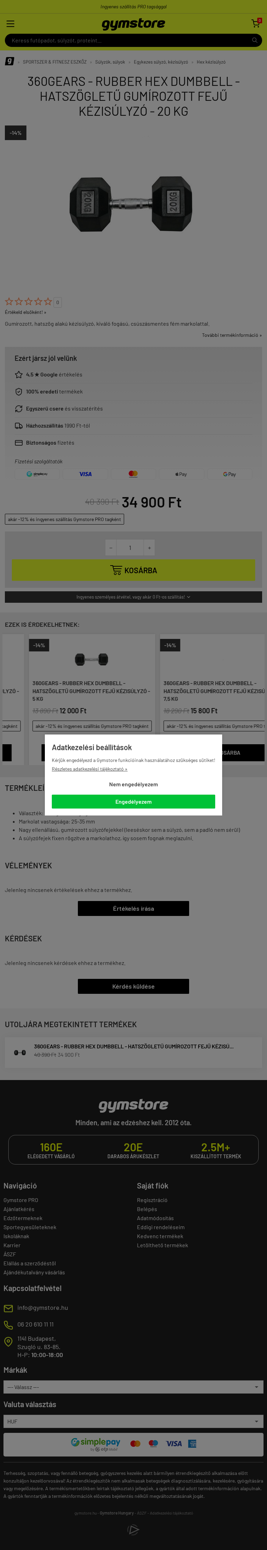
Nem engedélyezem (133, 784)
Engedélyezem (133, 801)
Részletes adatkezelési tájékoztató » (90, 769)
